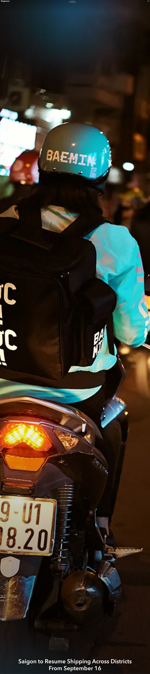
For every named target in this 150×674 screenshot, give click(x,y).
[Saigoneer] (5, 1)
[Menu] (148, 1)
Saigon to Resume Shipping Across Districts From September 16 (75, 665)
